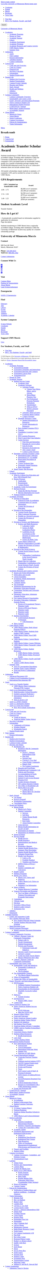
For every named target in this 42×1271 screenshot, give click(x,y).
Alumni (3, 311)
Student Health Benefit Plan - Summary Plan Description (28, 849)
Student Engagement (25, 944)
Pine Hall (25, 756)
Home (7, 137)
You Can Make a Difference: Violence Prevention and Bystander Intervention (28, 895)
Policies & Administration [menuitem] (18, 122)
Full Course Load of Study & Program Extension (28, 1072)
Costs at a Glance (15, 713)
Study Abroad (14, 795)
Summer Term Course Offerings (25, 668)
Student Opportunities (21, 616)
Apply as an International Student (20, 690)
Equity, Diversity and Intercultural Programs (24, 981)
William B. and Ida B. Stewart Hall (26, 1264)
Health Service (23, 838)
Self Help (25, 815)
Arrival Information (24, 1047)
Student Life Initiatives (21, 1022)
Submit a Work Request (26, 776)
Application (22, 481)
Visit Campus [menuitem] (14, 56)
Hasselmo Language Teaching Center (26, 454)
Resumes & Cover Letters (31, 444)
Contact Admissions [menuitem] (16, 62)
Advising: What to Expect (31, 413)
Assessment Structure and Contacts (26, 371)
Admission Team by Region (19, 1268)
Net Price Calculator (16, 721)
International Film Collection (28, 455)
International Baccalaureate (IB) (20, 680)
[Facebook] (21, 265)
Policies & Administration (18, 1188)
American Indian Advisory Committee (27, 1026)
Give (2, 342)
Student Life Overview (17, 739)
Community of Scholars (22, 725)
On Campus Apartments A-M (24, 1233)
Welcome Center (19, 1262)
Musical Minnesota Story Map (28, 958)
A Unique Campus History (23, 1108)
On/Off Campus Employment (28, 1063)
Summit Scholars (24, 997)
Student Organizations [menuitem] (17, 81)
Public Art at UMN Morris (23, 1170)
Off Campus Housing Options (28, 784)
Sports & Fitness (19, 834)
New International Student (23, 1043)
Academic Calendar (7, 315)
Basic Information (24, 467)
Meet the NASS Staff (25, 1012)
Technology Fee (19, 909)
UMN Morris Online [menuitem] (16, 48)
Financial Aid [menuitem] (14, 69)
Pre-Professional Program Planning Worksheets (33, 401)
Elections (17, 903)
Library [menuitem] (12, 40)
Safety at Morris (19, 887)
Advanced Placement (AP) (18, 676)
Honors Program (19, 479)
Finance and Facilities (21, 1149)
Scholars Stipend (19, 727)
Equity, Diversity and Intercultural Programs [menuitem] (24, 101)
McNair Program (19, 489)
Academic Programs (16, 366)
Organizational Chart (21, 1159)
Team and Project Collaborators (24, 670)
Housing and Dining (16, 745)
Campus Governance (16, 1153)
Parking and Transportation (23, 1165)
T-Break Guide (19, 901)
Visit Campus (9, 733)
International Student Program (19, 1042)
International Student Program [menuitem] (19, 104)
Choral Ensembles (20, 577)
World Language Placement (32, 410)
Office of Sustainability (22, 977)
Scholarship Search (20, 729)
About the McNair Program (27, 491)
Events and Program (25, 1067)
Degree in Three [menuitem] (15, 36)
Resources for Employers (31, 448)
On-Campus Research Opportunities (26, 598)
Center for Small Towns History (29, 956)
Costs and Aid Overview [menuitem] (17, 65)
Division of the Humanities (23, 510)
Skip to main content (8, 2)
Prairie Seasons (23, 1172)
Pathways (17, 995)
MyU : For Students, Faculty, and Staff (18, 352)
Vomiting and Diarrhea (30, 862)
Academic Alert (23, 383)
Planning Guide (23, 612)
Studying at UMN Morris (26, 1053)
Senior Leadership (15, 1118)
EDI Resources (19, 999)
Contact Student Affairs (22, 1040)
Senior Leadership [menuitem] (15, 118)
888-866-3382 (13, 253)
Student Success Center (22, 381)
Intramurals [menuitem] (13, 93)
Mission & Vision (15, 1098)
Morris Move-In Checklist (31, 791)
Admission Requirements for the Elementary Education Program (25, 587)
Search (4, 25)
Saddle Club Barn (20, 1243)
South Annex (18, 1253)
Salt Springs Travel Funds (22, 1024)
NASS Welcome (23, 1010)
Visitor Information (15, 1196)
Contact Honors (23, 485)
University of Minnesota (21, 356)
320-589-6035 (11, 251)
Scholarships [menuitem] (13, 73)
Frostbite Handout (28, 860)
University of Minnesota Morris (11, 29)
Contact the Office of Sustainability (26, 979)
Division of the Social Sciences (24, 549)
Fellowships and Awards (22, 575)
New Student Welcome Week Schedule (27, 920)
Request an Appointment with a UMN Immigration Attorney (29, 1085)
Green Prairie (18, 1215)
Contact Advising (28, 416)
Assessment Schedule (21, 368)
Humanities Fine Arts (21, 1219)
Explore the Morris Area (22, 1169)
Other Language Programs (27, 514)
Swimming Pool (19, 1258)
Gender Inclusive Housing (27, 782)
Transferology (31, 405)
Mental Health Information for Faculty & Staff (28, 828)
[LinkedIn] (21, 273)
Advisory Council (24, 954)
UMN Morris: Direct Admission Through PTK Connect (25, 687)
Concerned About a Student (23, 1032)
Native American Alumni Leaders (25, 1018)
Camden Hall (18, 1204)
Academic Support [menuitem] (15, 38)
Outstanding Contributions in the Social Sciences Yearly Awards (31, 557)
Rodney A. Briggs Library (23, 1241)
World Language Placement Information (27, 930)
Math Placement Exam (17, 926)
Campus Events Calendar (18, 743)
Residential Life (19, 747)
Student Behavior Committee (28, 889)
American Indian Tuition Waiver (25, 719)
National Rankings (20, 1110)
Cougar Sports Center (21, 1208)
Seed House (18, 1247)
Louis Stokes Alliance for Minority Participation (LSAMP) (29, 542)
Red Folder (26, 821)
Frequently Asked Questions (27, 465)
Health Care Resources (26, 856)
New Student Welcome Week (19, 918)
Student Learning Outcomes (23, 1104)
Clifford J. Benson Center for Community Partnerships (24, 937)
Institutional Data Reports (26, 1137)
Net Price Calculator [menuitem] (16, 71)
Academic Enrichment (17, 473)
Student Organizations (17, 741)
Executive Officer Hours (22, 905)
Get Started (17, 797)
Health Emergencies (25, 1036)
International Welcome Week (28, 1049)
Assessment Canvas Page (22, 373)
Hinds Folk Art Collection (27, 561)
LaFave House (19, 1225)
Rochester (8, 13)
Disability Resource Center (27, 418)
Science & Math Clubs (30, 539)
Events (3, 310)
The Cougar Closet (28, 450)
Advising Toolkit (28, 387)
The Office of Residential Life (28, 786)
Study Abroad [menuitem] (14, 87)
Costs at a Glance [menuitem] (15, 67)
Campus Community (12, 932)
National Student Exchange (23, 495)
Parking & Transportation (9, 283)
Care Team (17, 1038)
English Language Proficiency (24, 694)
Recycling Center (20, 1237)
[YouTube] (21, 269)
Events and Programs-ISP (22, 1088)
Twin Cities (9, 15)
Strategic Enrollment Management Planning (25, 1123)
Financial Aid (14, 715)
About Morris (5, 285)
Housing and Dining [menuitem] (16, 85)
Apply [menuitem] (11, 54)
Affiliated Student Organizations (29, 985)
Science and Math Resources (28, 524)
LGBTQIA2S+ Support (17, 1090)
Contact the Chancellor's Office (28, 1127)
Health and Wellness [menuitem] (16, 89)
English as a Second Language (28, 516)
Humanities (18, 1221)
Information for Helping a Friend (29, 833)
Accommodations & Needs (27, 774)
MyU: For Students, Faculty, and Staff (18, 21)
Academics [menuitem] (9, 32)
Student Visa (22, 1051)
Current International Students (24, 1055)
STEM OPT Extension (26, 1065)
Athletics (4, 313)
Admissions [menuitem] (9, 52)
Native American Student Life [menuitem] (19, 103)
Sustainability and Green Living (20, 963)
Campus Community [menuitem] (12, 95)
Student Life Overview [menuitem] (17, 79)
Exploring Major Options (31, 414)
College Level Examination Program (21, 678)
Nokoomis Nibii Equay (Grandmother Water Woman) (28, 1181)
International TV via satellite (27, 457)
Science (16, 1245)
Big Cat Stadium (19, 1200)
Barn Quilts (22, 1176)
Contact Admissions (7, 256)
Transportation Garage (21, 1260)
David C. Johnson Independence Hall (28, 753)
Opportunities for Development (28, 989)
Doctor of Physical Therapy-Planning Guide (27, 609)
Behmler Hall (18, 1198)
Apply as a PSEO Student (18, 702)
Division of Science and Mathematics (26, 522)
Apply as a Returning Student (19, 704)
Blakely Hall (26, 764)
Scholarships (9, 141)
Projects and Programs (25, 946)
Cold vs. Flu (26, 858)
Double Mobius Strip (25, 1178)
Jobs (2, 306)
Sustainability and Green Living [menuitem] (20, 99)
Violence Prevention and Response (25, 891)
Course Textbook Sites (25, 463)
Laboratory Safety (28, 526)
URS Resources (27, 622)
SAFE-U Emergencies (8, 295)
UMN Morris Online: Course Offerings (27, 643)
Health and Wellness (16, 805)
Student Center (19, 1256)
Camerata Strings (19, 582)
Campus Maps (6, 281)
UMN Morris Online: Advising (28, 653)
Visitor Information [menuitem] (15, 124)
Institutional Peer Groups (26, 1139)
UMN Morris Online (16, 625)
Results (16, 672)
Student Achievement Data (23, 1102)
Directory (4, 304)
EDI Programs (19, 983)
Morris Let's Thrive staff (26, 877)
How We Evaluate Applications (24, 707)
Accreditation (18, 1100)
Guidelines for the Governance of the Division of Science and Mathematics (30, 535)
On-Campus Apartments (30, 766)
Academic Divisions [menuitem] (16, 44)
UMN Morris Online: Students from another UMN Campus (26, 632)
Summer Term (14, 665)
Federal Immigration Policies (28, 1083)
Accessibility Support (16, 1094)
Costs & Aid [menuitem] (9, 63)
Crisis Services (23, 825)
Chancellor (17, 1120)
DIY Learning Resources (26, 436)
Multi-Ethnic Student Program (19, 1092)
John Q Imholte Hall (21, 1223)
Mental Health (18, 807)
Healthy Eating (19, 872)
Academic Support (15, 379)
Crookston (8, 7)
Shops (16, 1249)
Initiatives (21, 879)
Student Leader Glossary (22, 907)
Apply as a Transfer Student (18, 684)
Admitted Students (11, 915)
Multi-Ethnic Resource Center (24, 1229)
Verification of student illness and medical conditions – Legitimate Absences (25, 1192)
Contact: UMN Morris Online (24, 663)
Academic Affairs (20, 1129)
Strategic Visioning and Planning (29, 1126)
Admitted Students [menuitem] (15, 60)
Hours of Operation (20, 1184)
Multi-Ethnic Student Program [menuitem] (19, 108)
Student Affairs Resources (22, 1034)
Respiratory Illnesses (25, 846)
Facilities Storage (19, 1213)
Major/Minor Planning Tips (31, 396)
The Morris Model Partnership (28, 975)
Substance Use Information (27, 885)
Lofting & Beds (27, 790)
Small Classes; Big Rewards (23, 469)
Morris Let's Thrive (24, 809)
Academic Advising (25, 385)
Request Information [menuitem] (16, 58)
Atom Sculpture (23, 1174)
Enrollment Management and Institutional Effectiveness (23, 1132)
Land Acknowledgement (9, 287)
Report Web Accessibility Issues (27, 360)
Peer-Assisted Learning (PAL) (28, 428)
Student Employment (16, 731)
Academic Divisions (16, 497)
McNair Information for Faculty (29, 493)
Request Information (16, 735)
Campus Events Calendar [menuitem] (18, 83)
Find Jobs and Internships (31, 442)
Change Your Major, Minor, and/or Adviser (33, 391)
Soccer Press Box (20, 1251)
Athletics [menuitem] (12, 91)
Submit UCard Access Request (28, 778)
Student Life (9, 737)
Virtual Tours (18, 1163)
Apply (7, 682)
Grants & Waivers (20, 717)
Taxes (20, 1069)
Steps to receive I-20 (21, 700)
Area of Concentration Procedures (25, 666)
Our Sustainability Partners (23, 973)
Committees (18, 899)
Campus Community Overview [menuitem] (20, 97)
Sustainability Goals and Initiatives (25, 965)
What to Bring (27, 793)
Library (3, 308)
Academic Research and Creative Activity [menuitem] (23, 46)
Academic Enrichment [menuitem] (17, 42)
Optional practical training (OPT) (29, 1061)
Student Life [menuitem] (9, 77)
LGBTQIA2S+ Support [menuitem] (17, 106)
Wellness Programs (20, 874)
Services (25, 813)
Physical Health (19, 836)
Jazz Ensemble (19, 584)
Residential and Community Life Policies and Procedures (29, 771)
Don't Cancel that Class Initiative (29, 438)
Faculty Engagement (25, 942)
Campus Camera (19, 1186)
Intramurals (13, 913)
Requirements (22, 483)
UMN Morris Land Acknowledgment (26, 1116)
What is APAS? (32, 407)
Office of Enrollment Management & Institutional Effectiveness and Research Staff (29, 1145)
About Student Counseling (31, 823)
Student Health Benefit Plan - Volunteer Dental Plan (28, 853)
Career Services (23, 440)
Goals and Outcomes (21, 1016)
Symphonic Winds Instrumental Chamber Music (24, 580)
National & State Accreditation (28, 500)
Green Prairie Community (31, 762)
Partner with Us (23, 940)
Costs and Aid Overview (17, 711)
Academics (9, 364)
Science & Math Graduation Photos (28, 529)
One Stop (8, 19)
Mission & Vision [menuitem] (15, 114)
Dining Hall (18, 1212)
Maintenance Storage (21, 1227)
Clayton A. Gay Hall (29, 760)
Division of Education (21, 498)
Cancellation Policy (20, 803)
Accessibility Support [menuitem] (16, 110)
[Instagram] (21, 271)
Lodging (12, 1161)
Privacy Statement (12, 360)
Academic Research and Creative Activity (23, 571)
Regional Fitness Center (22, 1239)
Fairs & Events (27, 446)
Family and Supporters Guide (19, 917)
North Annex (18, 1231)
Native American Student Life (28, 987)
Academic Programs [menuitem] (16, 34)
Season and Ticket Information (24, 573)
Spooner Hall (26, 758)
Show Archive (19, 623)
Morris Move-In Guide (26, 788)
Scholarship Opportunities (22, 801)
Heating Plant (18, 1217)
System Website (6, 324)
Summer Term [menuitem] (14, 50)
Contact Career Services (30, 452)
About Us (21, 1135)
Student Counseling (24, 811)
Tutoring (21, 430)
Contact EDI (18, 1002)
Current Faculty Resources (27, 512)
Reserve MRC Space (25, 1001)
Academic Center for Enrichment (25, 487)
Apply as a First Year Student (19, 706)
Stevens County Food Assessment (29, 952)
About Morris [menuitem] (9, 112)
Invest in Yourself (20, 799)
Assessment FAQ (20, 375)
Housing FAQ (23, 780)
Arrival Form (22, 1045)
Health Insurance (24, 840)
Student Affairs (19, 1151)
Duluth (7, 9)
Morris (7, 11)
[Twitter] (21, 267)
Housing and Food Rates (26, 768)
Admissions (9, 674)
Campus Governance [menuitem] (16, 120)
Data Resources (23, 1141)
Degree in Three (15, 377)
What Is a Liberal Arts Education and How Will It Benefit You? (26, 476)
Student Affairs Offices (21, 1014)
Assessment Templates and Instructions (27, 370)
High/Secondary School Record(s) (25, 692)
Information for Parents (26, 831)
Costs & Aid (9, 139)
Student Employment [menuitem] (16, 75)
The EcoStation (23, 971)
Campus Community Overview (20, 934)
